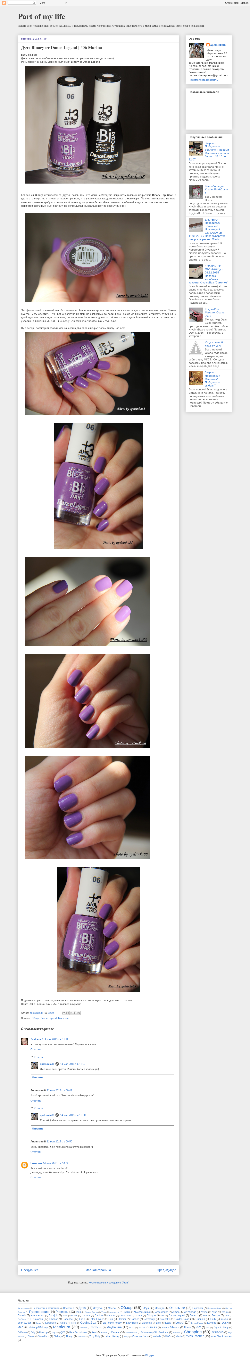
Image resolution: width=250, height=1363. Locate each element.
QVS (62, 1332)
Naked (142, 1327)
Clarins (138, 1315)
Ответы (38, 1057)
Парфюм (197, 1308)
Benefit (22, 1315)
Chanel (111, 1315)
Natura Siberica (170, 1327)
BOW (65, 1316)
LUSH (225, 1322)
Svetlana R (36, 1039)
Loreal (179, 1322)
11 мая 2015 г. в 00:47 (59, 1090)
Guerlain (200, 1319)
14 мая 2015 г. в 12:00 (73, 1115)
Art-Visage (190, 1312)
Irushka (225, 1319)
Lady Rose (132, 1322)
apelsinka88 (47, 1064)
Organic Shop (221, 1327)
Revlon (104, 1332)
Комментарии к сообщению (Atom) (109, 1282)
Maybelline (114, 1327)
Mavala (83, 1328)
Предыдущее (166, 1270)
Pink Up (43, 1332)
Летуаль (98, 1308)
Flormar (122, 1319)
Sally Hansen (131, 1332)
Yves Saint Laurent (221, 1336)
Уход (103, 1312)
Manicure (63, 1018)
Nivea (187, 1327)
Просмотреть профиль (203, 79)
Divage (216, 1315)
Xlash (179, 1336)
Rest (94, 1332)
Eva (110, 1319)
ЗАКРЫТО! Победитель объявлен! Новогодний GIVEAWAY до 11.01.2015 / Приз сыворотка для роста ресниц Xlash (207, 229)
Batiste (225, 1312)
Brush (74, 1315)
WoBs (168, 1336)
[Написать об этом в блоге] (68, 1013)
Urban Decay (111, 1336)
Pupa (54, 1332)
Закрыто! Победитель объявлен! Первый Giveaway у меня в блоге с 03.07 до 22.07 (209, 151)
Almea (175, 1312)
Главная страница (98, 1270)
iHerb (213, 1319)
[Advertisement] (99, 1249)
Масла (112, 1308)
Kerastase (50, 1322)
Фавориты (114, 1312)
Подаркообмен (214, 1308)
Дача (82, 1308)
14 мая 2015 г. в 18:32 (55, 1163)
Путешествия (39, 1311)
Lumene (211, 1322)
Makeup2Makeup (38, 1327)
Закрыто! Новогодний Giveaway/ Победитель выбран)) (212, 379)
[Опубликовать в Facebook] (75, 1013)
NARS (153, 1327)
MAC (20, 1327)
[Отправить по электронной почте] (64, 1013)
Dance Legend (48, 1018)
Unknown (36, 1163)
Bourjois (53, 1315)
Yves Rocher (195, 1336)
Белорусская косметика (46, 1308)
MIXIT (132, 1328)
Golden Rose (181, 1319)
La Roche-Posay (112, 1322)
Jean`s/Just (24, 1322)
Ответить (35, 1049)
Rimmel (115, 1332)
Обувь (146, 1308)
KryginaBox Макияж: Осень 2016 (214, 312)
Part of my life (41, 16)
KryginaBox (88, 1322)
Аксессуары (23, 1308)
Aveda (204, 1312)
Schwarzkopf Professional (154, 1332)
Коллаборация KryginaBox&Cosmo (216, 190)
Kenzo (38, 1323)
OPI (208, 1328)
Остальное (177, 1308)
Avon (214, 1312)
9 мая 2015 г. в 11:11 (56, 1039)
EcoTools (22, 1319)
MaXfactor (96, 1327)
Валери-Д (68, 1308)
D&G (163, 1316)
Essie (82, 1319)
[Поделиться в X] (71, 1013)
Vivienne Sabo (140, 1336)
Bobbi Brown (37, 1315)
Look (168, 1322)
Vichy (126, 1336)
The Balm (81, 1336)
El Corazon (36, 1319)
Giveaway (149, 1319)
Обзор (35, 1018)
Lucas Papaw (197, 1323)
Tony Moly (94, 1336)
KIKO (73, 1323)
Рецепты (62, 1311)
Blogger (149, 1355)
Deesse (194, 1315)
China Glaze (125, 1316)
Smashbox (43, 1336)
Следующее (30, 1270)
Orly (33, 1332)
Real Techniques (78, 1332)
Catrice (99, 1315)
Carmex (86, 1315)
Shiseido (176, 1332)
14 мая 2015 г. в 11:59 (72, 1064)
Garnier (134, 1319)
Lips (158, 1322)
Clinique (151, 1315)
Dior (205, 1315)
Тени (78, 1312)
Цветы (126, 1312)
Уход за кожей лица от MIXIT (214, 344)
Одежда (159, 1308)
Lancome (147, 1322)
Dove (227, 1316)
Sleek (31, 1336)
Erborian (53, 1319)
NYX (198, 1327)
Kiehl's (63, 1322)
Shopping (193, 1332)
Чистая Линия (142, 1312)
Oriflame (22, 1332)
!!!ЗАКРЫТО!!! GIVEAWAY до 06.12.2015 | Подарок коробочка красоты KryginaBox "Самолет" (208, 274)
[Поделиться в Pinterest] (79, 1013)
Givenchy (165, 1319)
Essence (68, 1319)
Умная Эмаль (91, 1312)
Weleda (157, 1336)
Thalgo (69, 1336)
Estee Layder (96, 1319)
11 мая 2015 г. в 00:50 (59, 1141)
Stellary (58, 1336)
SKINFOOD (218, 1332)
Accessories (161, 1312)
